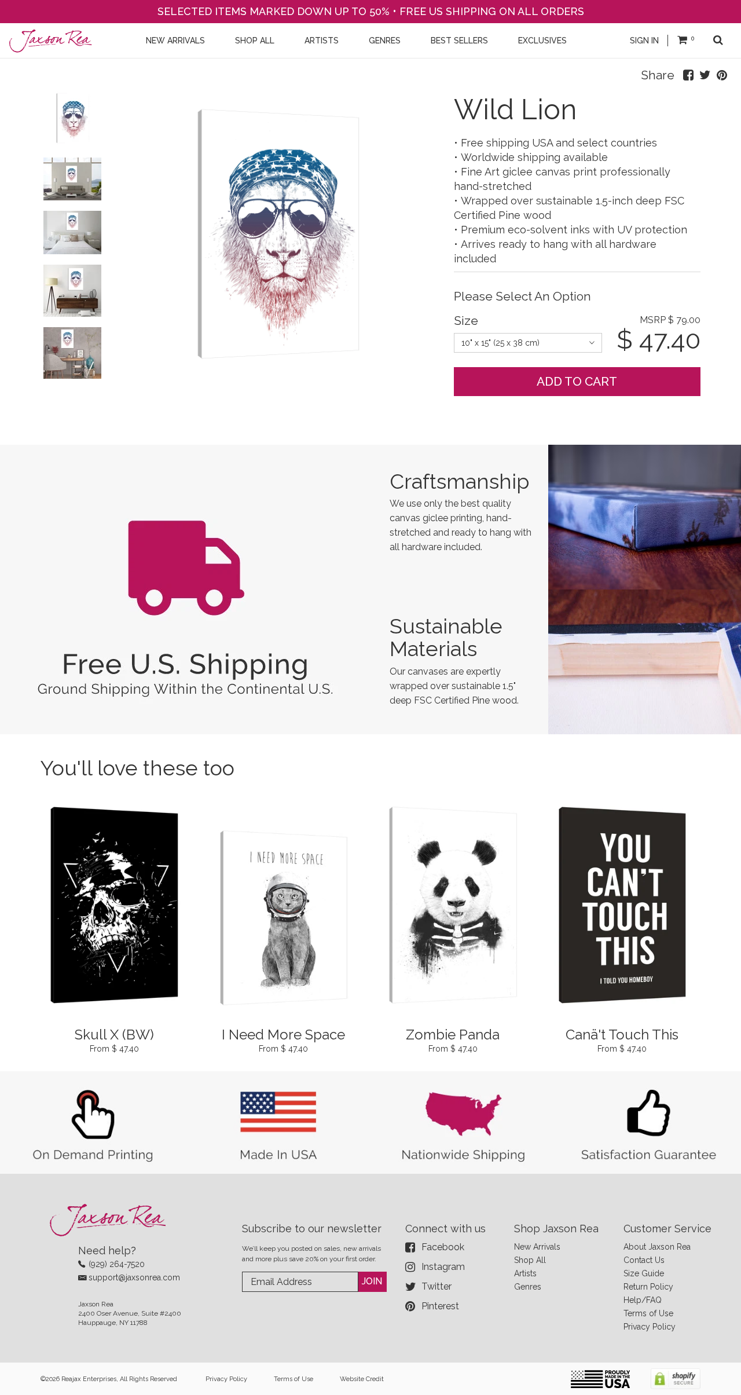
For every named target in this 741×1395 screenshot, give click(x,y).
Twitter (436, 1286)
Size (466, 320)
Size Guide (643, 1273)
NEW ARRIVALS (175, 40)
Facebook (442, 1247)
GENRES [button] (385, 40)
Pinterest (440, 1306)
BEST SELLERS (459, 40)
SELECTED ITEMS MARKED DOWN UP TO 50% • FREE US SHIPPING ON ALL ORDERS (370, 11)
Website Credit (362, 1379)
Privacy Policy (649, 1326)
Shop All (530, 1260)
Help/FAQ (642, 1300)
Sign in (644, 40)
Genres (527, 1286)
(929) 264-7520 (117, 1264)
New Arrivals (537, 1246)
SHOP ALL (254, 40)
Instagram (443, 1266)
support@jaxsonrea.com (134, 1277)
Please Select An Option (522, 296)
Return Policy (648, 1286)
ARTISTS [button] (322, 40)
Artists (525, 1273)
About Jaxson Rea (657, 1246)
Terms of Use (648, 1313)
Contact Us (644, 1260)
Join (372, 1281)
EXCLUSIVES (542, 40)
